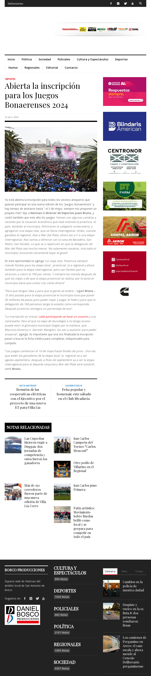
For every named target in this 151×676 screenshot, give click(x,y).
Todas (139, 571)
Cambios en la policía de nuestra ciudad (133, 586)
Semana (110, 571)
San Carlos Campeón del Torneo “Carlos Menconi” (85, 444)
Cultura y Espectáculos (70, 570)
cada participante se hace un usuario (63, 316)
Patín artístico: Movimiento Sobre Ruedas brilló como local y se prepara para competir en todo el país (84, 522)
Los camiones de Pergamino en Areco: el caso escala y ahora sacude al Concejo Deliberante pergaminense (134, 651)
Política (64, 626)
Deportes (10, 79)
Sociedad (65, 662)
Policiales (66, 608)
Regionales (67, 644)
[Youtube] (132, 3)
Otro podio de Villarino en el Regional (84, 467)
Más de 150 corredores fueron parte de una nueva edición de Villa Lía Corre (35, 495)
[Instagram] (118, 3)
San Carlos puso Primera (85, 487)
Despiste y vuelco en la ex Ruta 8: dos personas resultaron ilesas (133, 615)
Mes (124, 571)
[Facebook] (111, 3)
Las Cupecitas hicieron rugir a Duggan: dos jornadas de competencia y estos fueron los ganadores (35, 450)
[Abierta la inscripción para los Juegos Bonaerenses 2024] (51, 159)
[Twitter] (125, 3)
